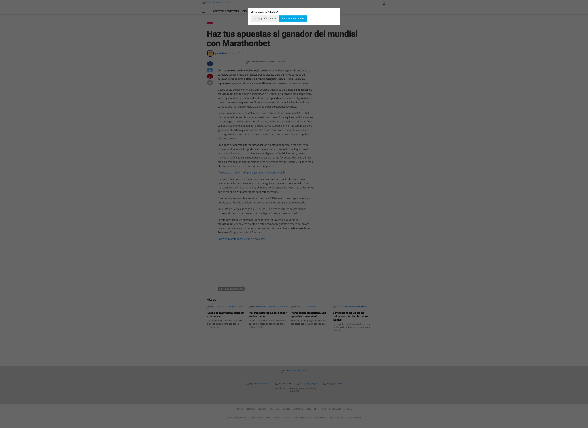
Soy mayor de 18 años (293, 18)
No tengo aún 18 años (264, 18)
